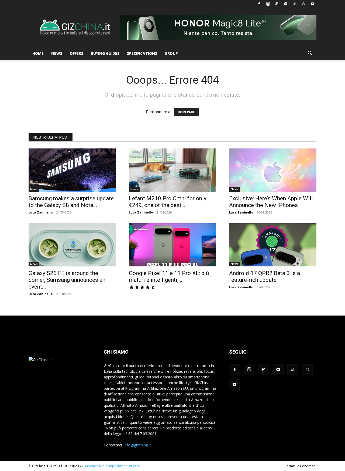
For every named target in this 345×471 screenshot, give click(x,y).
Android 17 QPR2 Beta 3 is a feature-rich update (264, 276)
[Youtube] (312, 4)
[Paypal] (277, 4)
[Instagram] (268, 4)
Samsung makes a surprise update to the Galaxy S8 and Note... (71, 201)
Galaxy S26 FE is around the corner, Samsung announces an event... (67, 280)
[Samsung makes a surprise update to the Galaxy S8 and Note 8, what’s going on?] (72, 170)
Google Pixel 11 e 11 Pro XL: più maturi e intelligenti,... (169, 276)
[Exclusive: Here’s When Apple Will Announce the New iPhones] (272, 170)
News (56, 53)
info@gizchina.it (137, 445)
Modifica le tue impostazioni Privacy (112, 466)
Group (171, 53)
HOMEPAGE (186, 112)
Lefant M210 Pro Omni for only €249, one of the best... (167, 201)
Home (38, 53)
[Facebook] (259, 4)
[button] (309, 53)
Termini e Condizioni (300, 466)
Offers (76, 53)
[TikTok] (295, 4)
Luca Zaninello (41, 212)
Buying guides (105, 53)
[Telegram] (286, 4)
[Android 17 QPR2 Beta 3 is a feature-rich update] (272, 244)
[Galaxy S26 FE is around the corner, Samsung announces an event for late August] (72, 244)
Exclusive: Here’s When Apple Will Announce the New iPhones (271, 201)
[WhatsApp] (303, 4)
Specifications (142, 53)
